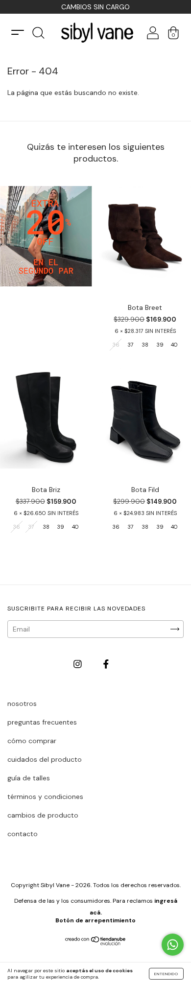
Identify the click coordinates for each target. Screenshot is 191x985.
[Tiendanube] (95, 942)
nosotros (22, 703)
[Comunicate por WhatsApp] (173, 945)
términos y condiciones (45, 796)
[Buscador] (38, 35)
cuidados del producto (44, 759)
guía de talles (28, 778)
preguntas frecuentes (42, 722)
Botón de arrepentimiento (95, 920)
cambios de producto (42, 815)
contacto (22, 833)
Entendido (166, 973)
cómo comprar (31, 740)
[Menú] (17, 32)
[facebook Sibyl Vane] (106, 664)
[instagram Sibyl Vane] (78, 664)
